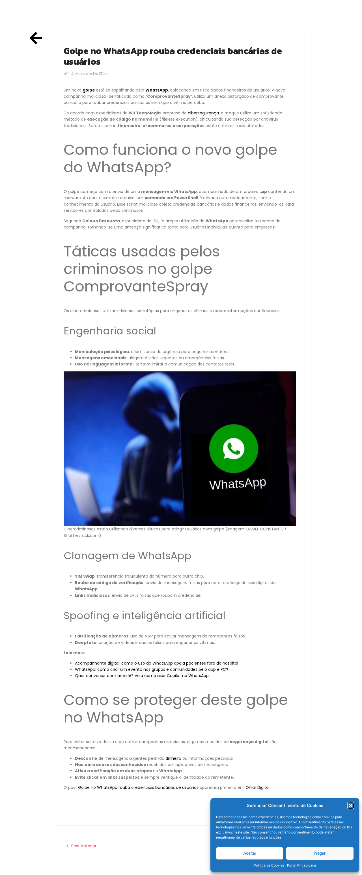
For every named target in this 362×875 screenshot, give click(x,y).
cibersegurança (203, 113)
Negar (320, 853)
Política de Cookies (269, 865)
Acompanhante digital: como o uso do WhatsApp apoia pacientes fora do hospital (156, 663)
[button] (351, 805)
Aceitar (249, 853)
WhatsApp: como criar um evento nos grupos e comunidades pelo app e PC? (151, 669)
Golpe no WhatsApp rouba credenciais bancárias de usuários (138, 787)
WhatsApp (156, 90)
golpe (89, 90)
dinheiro (173, 758)
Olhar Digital (257, 787)
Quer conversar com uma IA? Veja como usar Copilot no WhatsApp (142, 675)
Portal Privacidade (301, 865)
